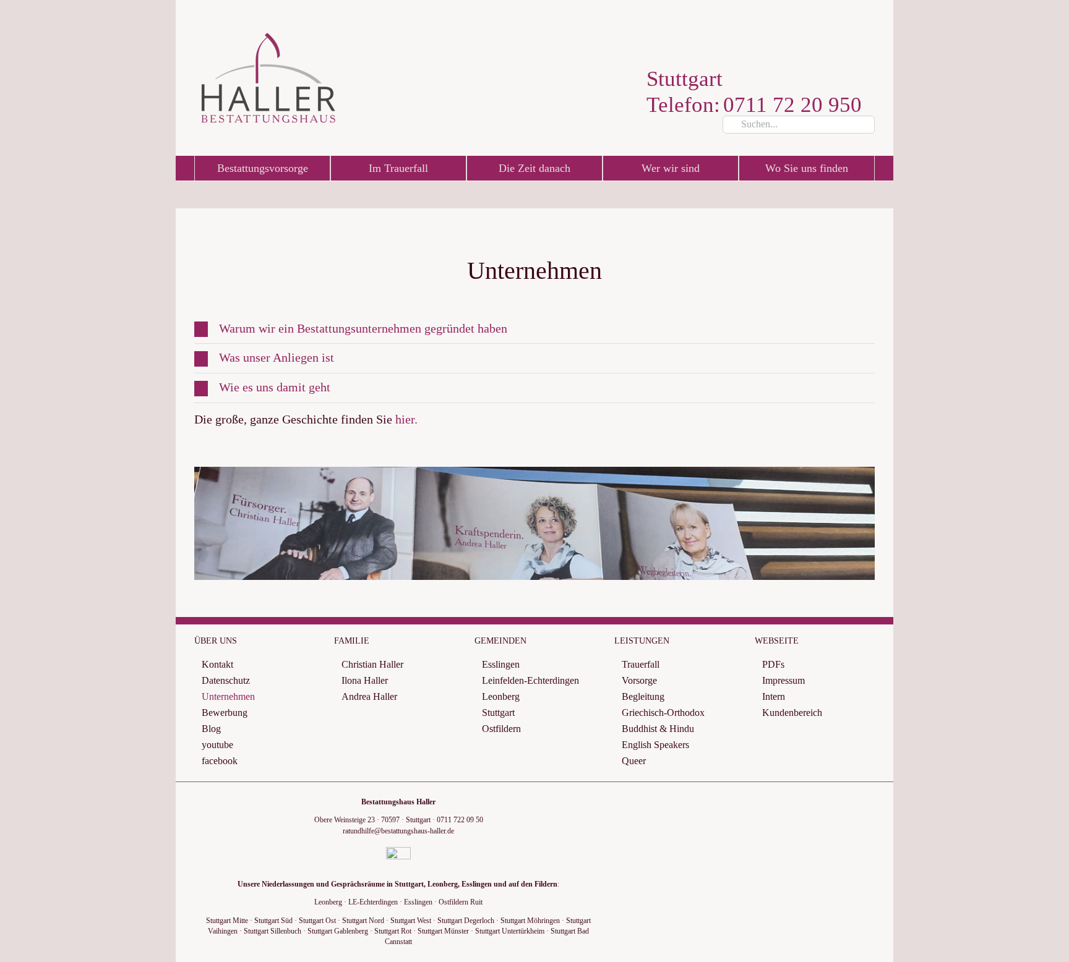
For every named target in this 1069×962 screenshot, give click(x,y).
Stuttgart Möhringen (530, 920)
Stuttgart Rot (392, 931)
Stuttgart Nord (363, 920)
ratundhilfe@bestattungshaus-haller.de (398, 831)
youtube (217, 744)
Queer (634, 760)
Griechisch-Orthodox (663, 712)
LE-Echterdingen (373, 902)
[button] (534, 329)
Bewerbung (224, 712)
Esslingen (501, 664)
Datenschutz (226, 680)
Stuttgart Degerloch (465, 920)
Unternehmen (228, 696)
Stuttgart (498, 712)
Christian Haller (372, 664)
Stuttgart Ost (317, 920)
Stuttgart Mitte (227, 920)
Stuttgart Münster (443, 931)
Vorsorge (639, 680)
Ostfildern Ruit (461, 902)
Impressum (783, 680)
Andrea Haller (369, 696)
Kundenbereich (792, 712)
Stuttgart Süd (273, 920)
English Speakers (655, 744)
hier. (406, 419)
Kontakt (217, 664)
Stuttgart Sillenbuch (272, 931)
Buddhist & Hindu (658, 728)
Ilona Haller (364, 680)
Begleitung (643, 696)
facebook (220, 760)
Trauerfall (640, 664)
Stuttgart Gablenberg (337, 931)
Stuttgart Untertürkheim (509, 931)
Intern (773, 696)
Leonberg (501, 696)
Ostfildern (501, 728)
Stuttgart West (410, 920)
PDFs (773, 664)
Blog (211, 728)
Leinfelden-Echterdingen (530, 680)
